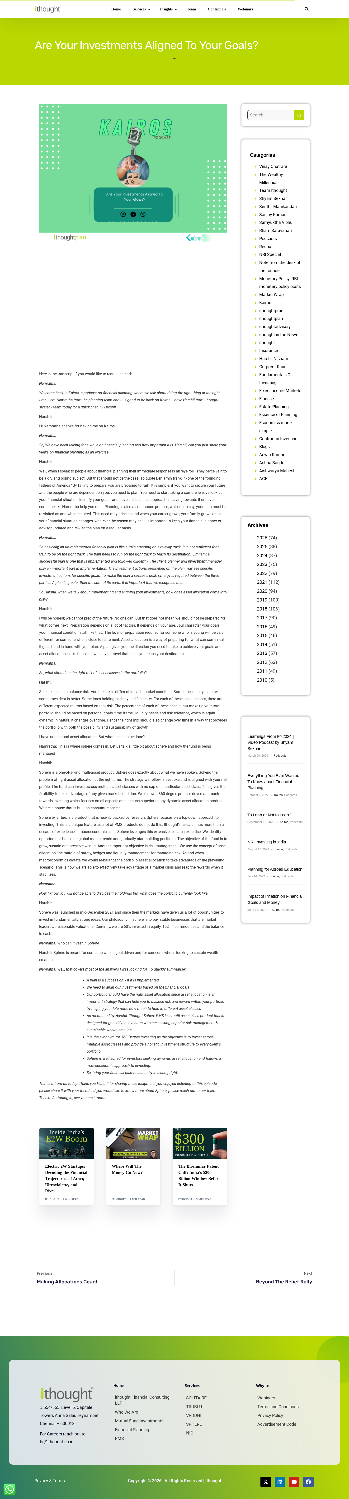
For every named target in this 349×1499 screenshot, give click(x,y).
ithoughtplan (271, 318)
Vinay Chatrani (273, 166)
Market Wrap (133, 1138)
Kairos (265, 302)
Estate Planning (274, 406)
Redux (265, 246)
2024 (262, 555)
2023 (262, 564)
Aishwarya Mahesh (277, 470)
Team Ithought (273, 190)
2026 (262, 538)
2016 (262, 626)
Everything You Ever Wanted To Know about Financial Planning (273, 781)
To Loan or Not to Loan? (269, 815)
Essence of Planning (278, 414)
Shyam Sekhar (123, 1141)
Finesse (266, 398)
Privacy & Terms (49, 1480)
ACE (263, 478)
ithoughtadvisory (275, 326)
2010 (262, 680)
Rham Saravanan (275, 230)
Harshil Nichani (273, 358)
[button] (307, 9)
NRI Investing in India (266, 842)
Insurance (268, 350)
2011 (262, 671)
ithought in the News (278, 334)
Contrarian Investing (278, 438)
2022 (262, 573)
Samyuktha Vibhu (275, 222)
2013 (262, 653)
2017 (262, 617)
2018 (262, 609)
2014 (262, 644)
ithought (52, 1199)
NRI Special (270, 254)
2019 (262, 600)
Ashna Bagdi (271, 462)
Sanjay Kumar (272, 214)
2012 (262, 662)
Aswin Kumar (271, 454)
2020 (262, 591)
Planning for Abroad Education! (275, 869)
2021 (262, 582)
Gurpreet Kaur (272, 366)
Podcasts (268, 238)
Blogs (51, 1138)
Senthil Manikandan (72, 1138)
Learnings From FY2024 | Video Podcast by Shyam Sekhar (270, 742)
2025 (262, 546)
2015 (262, 635)
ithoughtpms (271, 310)
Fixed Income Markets (280, 390)
